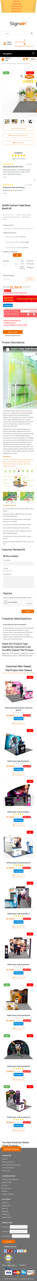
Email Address (7, 1236)
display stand (24, 653)
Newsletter (5, 1211)
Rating (6, 568)
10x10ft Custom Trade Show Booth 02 (18, 1015)
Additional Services (9, 233)
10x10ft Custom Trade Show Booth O (18, 914)
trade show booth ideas (25, 655)
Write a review (27, 215)
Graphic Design (6, 1182)
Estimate (29, 279)
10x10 (7, 653)
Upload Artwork (9, 43)
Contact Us (5, 1185)
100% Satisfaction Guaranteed (11, 1165)
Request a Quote (7, 1217)
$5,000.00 (10, 293)
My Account (5, 1202)
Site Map (4, 1191)
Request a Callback (7, 1194)
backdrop (17, 653)
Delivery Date (7, 275)
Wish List (5, 1208)
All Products (5, 1214)
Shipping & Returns (8, 1162)
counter (31, 653)
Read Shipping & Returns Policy (13, 335)
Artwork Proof (9, 225)
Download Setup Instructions (19, 135)
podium (15, 655)
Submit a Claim (6, 1188)
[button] (34, 178)
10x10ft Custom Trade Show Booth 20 (18, 1117)
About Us (5, 1159)
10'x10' (11, 653)
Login (6, 60)
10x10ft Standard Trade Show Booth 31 (18, 863)
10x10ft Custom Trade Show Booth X (18, 964)
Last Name (5, 1231)
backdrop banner (7, 655)
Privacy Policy (6, 1170)
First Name (5, 1227)
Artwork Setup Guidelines (18, 128)
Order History (6, 1205)
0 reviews (18, 215)
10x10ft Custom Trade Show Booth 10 (18, 1066)
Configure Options (19, 723)
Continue (27, 611)
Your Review (7, 574)
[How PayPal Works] (19, 1276)
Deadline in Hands (9, 252)
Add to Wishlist (19, 142)
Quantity (6, 261)
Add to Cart (13, 332)
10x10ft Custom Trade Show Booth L (18, 812)
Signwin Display (11, 1149)
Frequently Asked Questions (10, 1179)
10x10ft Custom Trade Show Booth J (18, 761)
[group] (17, 171)
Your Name (7, 560)
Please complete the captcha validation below (17, 597)
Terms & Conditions (8, 1168)
